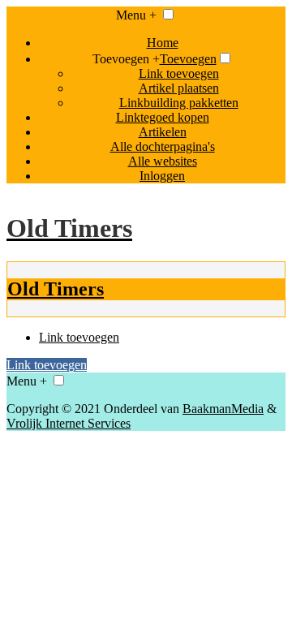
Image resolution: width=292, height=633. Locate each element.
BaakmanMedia (223, 409)
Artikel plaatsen (179, 88)
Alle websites (162, 161)
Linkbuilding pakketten (178, 103)
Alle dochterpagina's (162, 146)
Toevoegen (188, 59)
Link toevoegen (179, 73)
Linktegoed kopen (162, 117)
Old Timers (55, 288)
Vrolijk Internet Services (68, 423)
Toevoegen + (126, 59)
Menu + (136, 15)
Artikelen (163, 132)
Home (162, 43)
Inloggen (162, 176)
